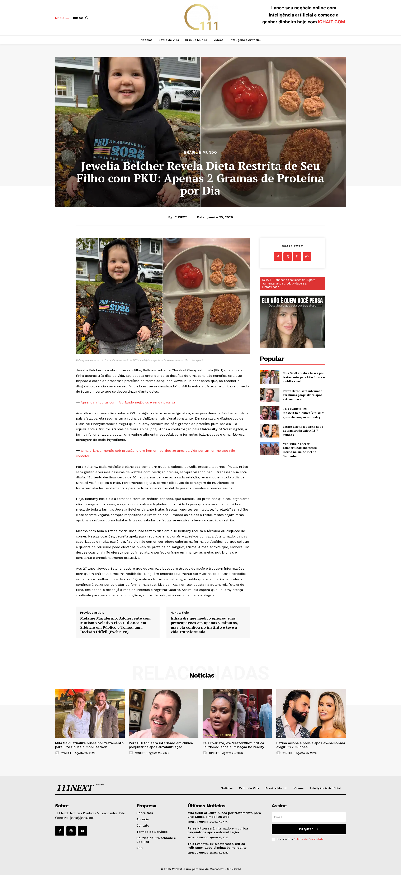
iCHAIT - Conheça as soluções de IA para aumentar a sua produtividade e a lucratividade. (288, 283)
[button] (81, 17)
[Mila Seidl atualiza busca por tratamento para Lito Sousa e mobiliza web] (269, 377)
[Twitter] (287, 256)
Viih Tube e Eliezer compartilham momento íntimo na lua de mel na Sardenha (300, 450)
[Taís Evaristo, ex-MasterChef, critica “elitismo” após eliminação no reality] (269, 413)
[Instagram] (71, 831)
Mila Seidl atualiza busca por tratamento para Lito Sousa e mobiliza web (304, 377)
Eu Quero (306, 829)
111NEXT (181, 217)
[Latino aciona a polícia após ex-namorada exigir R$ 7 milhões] (269, 430)
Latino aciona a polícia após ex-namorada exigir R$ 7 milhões (303, 431)
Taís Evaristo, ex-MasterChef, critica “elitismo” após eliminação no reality (304, 413)
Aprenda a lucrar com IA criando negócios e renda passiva (128, 402)
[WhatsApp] (307, 256)
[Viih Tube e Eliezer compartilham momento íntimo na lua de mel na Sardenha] (269, 448)
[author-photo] (58, 753)
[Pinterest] (297, 256)
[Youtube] (82, 831)
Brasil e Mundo (200, 152)
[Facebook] (278, 256)
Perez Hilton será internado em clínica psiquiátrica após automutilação (302, 395)
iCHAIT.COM (331, 21)
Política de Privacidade (309, 839)
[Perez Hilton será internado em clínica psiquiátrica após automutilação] (269, 395)
